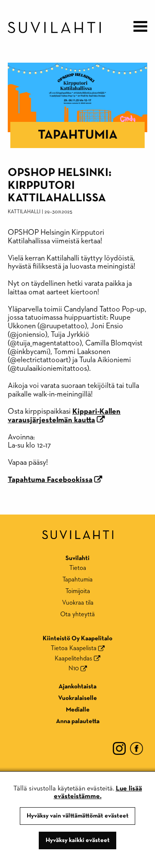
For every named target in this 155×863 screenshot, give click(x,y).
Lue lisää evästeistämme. (98, 792)
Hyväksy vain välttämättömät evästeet (78, 816)
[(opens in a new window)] (119, 748)
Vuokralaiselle (77, 698)
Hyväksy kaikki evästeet (78, 840)
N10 (73, 668)
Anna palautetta (77, 721)
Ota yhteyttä (77, 614)
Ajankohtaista (77, 686)
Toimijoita (77, 591)
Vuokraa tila (77, 603)
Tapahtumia (78, 135)
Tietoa (77, 568)
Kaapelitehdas (73, 658)
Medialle (78, 709)
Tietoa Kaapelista (73, 648)
